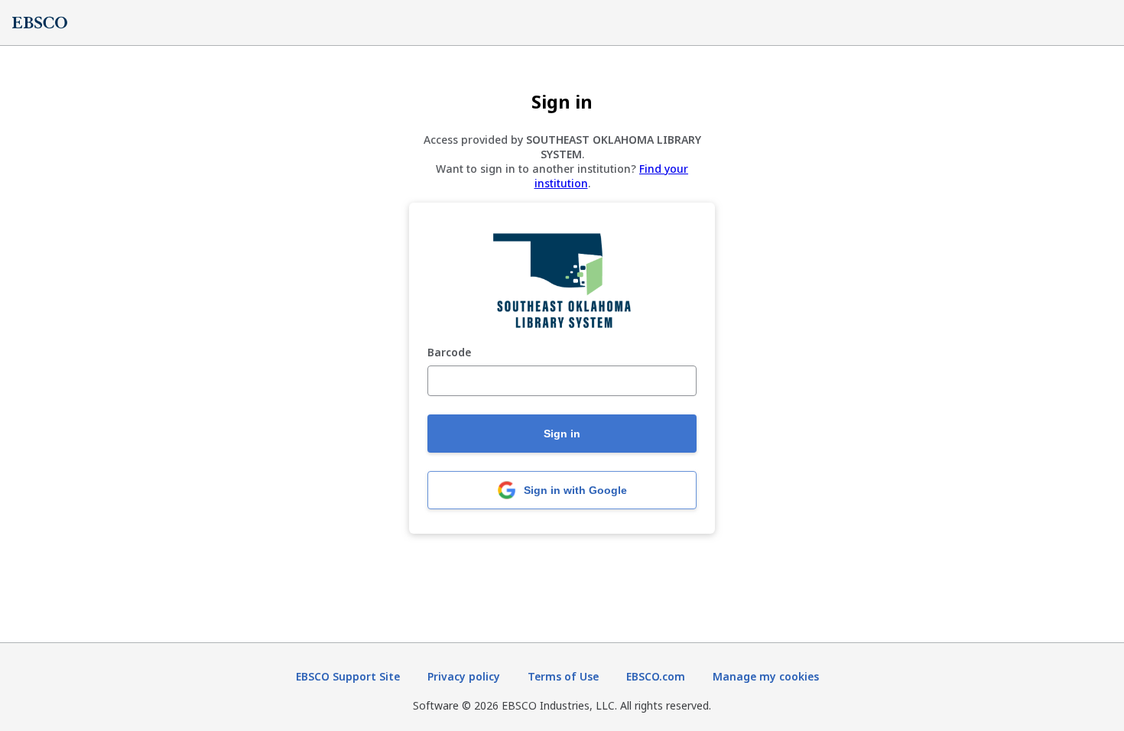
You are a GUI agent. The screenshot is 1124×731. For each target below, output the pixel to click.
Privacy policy (463, 676)
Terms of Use (563, 676)
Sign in (562, 433)
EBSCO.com (655, 676)
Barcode (449, 352)
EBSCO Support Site (348, 676)
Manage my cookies (766, 676)
